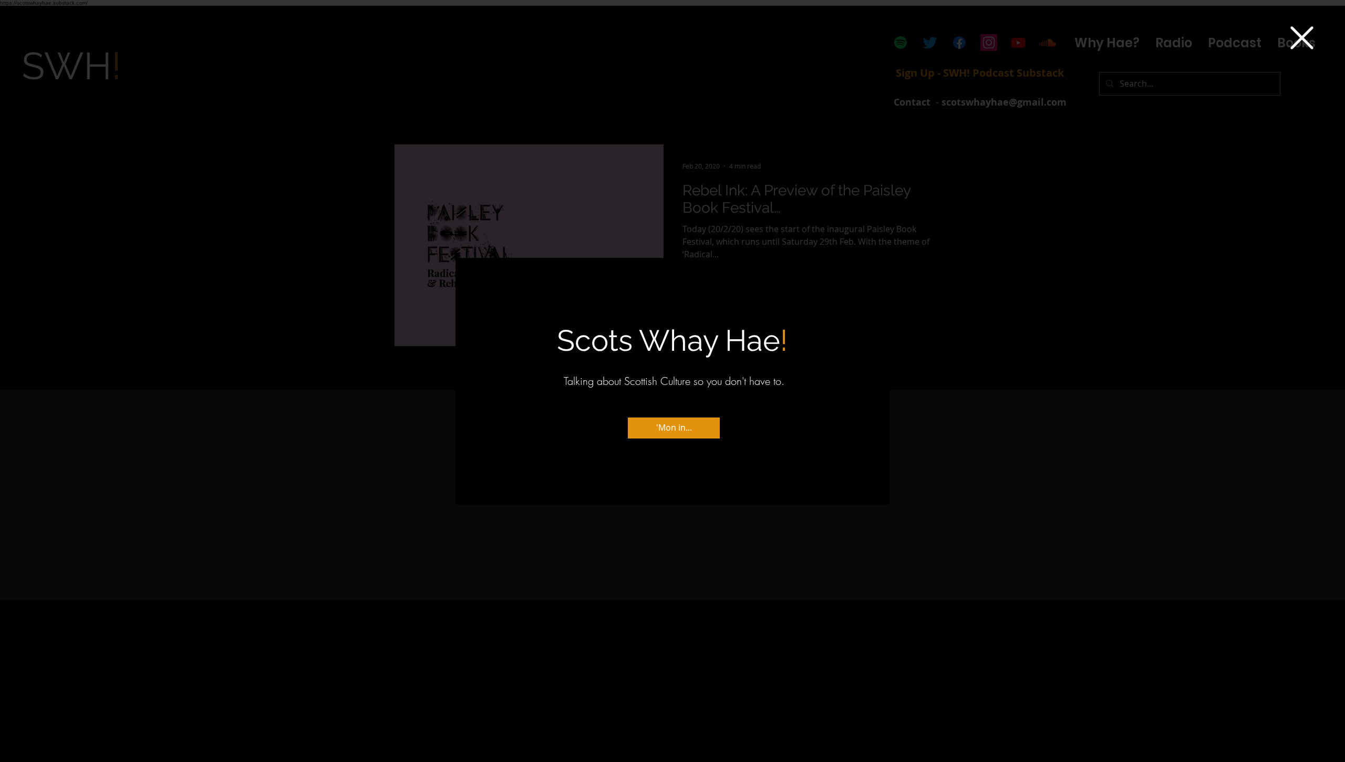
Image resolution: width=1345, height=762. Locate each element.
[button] (1301, 37)
